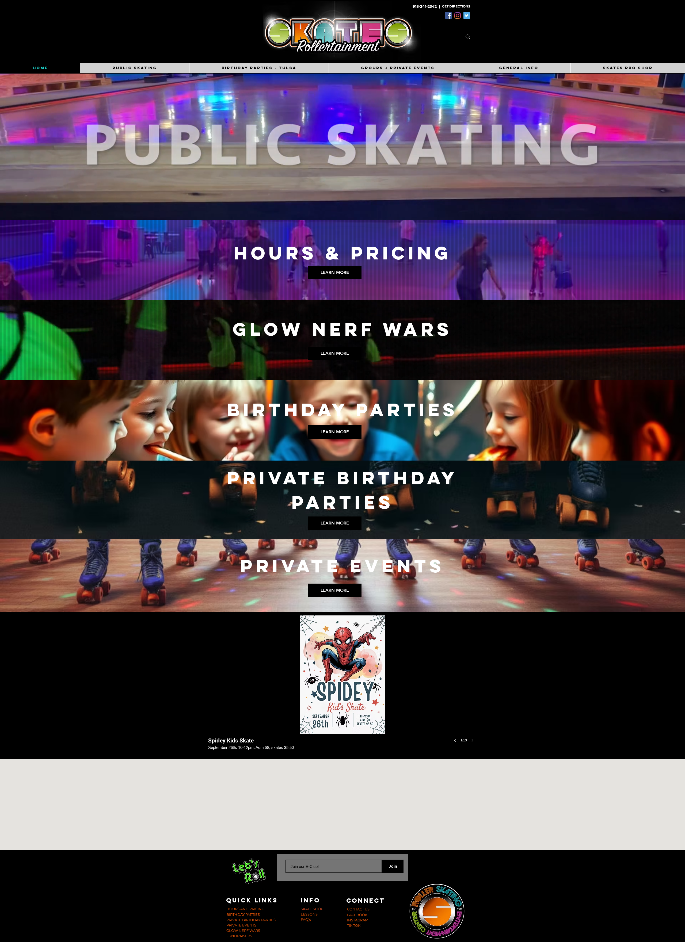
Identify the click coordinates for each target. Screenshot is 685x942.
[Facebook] (448, 15)
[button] (259, 68)
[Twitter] (466, 15)
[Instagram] (457, 15)
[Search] (468, 37)
